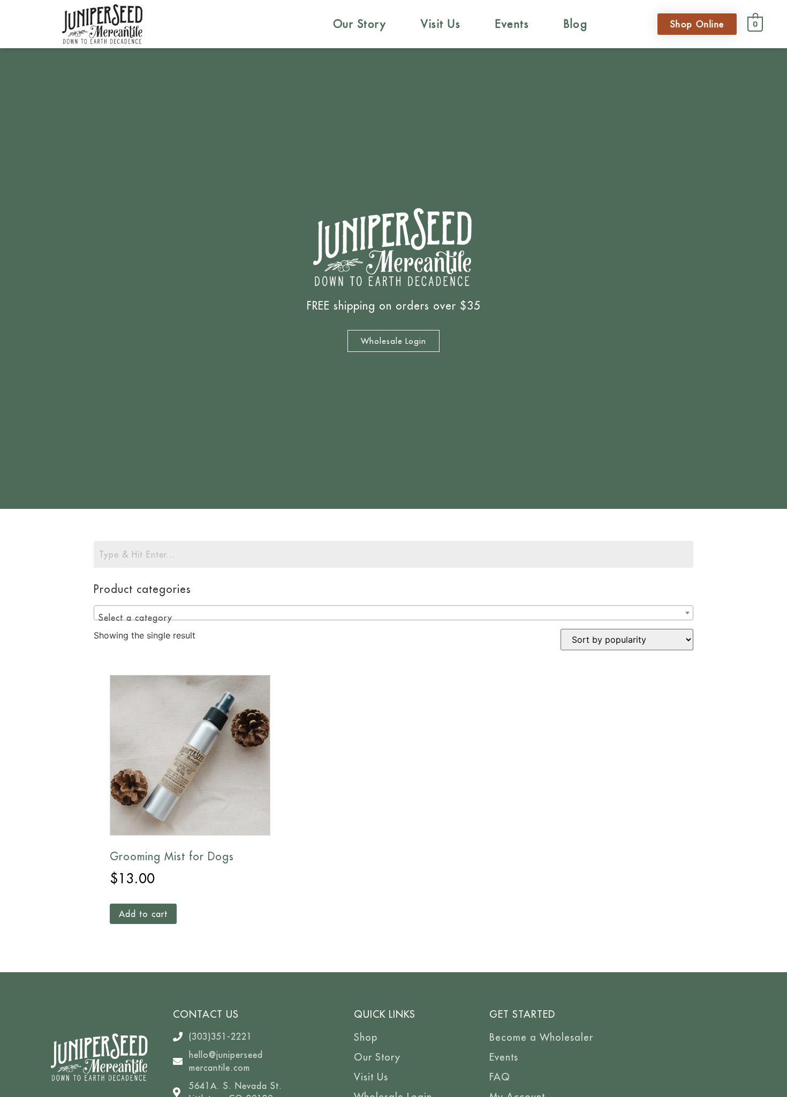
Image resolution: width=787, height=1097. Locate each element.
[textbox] (393, 617)
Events (512, 24)
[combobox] (393, 612)
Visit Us (440, 24)
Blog (575, 24)
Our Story (360, 24)
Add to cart (143, 913)
